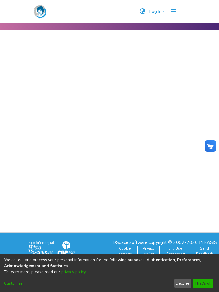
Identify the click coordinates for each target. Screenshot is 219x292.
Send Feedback (204, 251)
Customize (13, 283)
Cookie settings (125, 251)
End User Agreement (175, 251)
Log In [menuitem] (155, 11)
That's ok (202, 283)
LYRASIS (208, 242)
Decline (182, 283)
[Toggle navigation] (173, 11)
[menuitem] (142, 11)
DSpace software (130, 242)
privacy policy (73, 272)
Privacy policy (148, 251)
